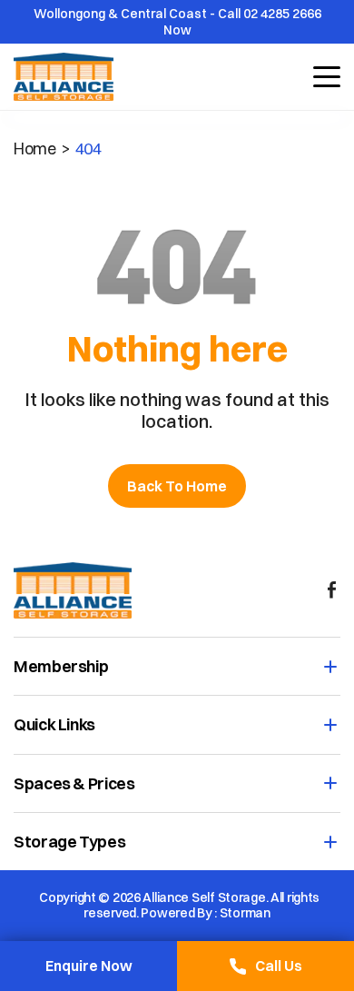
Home (35, 148)
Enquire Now (89, 965)
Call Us (278, 965)
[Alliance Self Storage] (73, 590)
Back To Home (177, 486)
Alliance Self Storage (204, 898)
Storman (245, 913)
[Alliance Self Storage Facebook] (331, 590)
